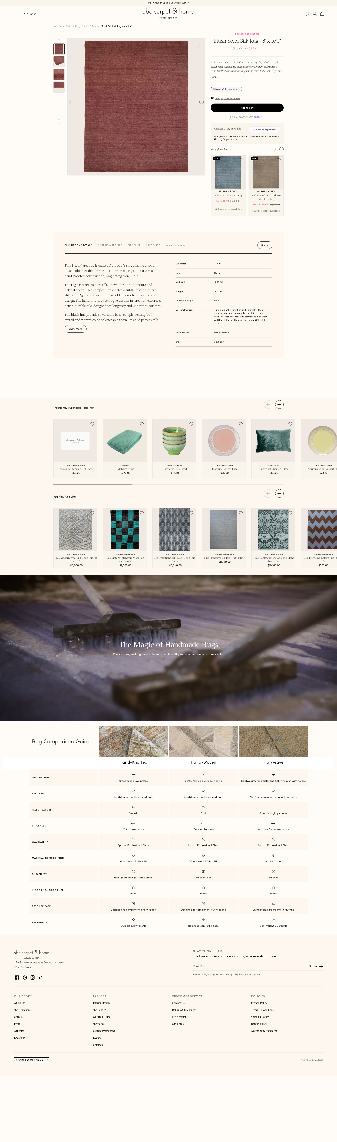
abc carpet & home (247, 33)
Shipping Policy (260, 1016)
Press (17, 1023)
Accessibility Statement (264, 1030)
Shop (55, 26)
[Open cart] (322, 13)
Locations (19, 1037)
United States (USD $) (31, 1059)
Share (264, 245)
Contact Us (178, 1002)
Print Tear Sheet (176, 245)
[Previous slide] (59, 40)
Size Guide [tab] (134, 245)
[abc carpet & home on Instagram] (33, 976)
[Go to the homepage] (168, 17)
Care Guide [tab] (153, 245)
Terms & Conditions (262, 1009)
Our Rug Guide (101, 1016)
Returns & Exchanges (184, 1009)
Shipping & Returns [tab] (110, 245)
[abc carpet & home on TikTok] (40, 976)
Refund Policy (259, 1023)
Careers (18, 1016)
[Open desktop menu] (13, 14)
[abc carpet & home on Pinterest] (25, 976)
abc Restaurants (22, 1009)
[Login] (314, 13)
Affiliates (19, 1030)
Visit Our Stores (23, 967)
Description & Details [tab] (78, 245)
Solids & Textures (91, 26)
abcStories (98, 1023)
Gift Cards (178, 1023)
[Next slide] (59, 121)
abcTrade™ (99, 1009)
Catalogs (98, 1044)
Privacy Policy (259, 1002)
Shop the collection (221, 149)
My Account (179, 1016)
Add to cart (247, 107)
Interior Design (101, 1002)
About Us (19, 1002)
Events (97, 1037)
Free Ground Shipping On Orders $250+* (168, 2)
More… (214, 76)
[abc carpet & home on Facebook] (17, 976)
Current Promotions (104, 1030)
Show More (75, 328)
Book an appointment (266, 129)
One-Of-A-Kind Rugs (70, 26)
